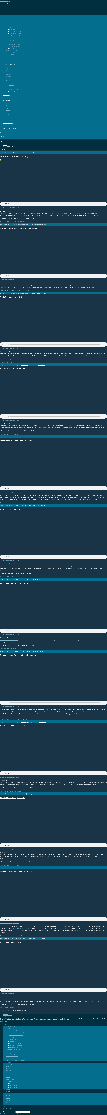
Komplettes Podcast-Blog (13, 1049)
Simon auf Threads (14, 1087)
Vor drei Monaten (4, 213)
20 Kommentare (41, 365)
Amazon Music (10, 1075)
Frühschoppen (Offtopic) (15, 1047)
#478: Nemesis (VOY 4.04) (11, 297)
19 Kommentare (41, 868)
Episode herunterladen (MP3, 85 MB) (9, 849)
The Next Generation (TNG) (16, 1035)
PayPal (8, 1098)
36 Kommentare (41, 938)
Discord (5, 1106)
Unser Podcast (7, 1024)
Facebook (12, 1081)
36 (15, 1010)
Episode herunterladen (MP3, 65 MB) (9, 348)
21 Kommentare (42, 152)
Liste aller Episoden (11, 1051)
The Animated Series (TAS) (16, 1033)
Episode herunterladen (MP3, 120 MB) (10, 560)
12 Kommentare (42, 224)
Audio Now (9, 1073)
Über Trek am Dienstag (12, 1056)
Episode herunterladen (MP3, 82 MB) (9, 420)
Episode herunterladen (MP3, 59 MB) (9, 492)
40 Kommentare (41, 505)
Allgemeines (9, 1094)
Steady (8, 1102)
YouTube (8, 1070)
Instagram (12, 1083)
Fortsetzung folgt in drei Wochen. (90, 1001)
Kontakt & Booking (8, 1108)
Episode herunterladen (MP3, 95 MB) (9, 993)
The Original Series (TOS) (16, 1030)
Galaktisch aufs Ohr (12, 1018)
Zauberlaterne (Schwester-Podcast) (15, 1058)
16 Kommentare (42, 579)
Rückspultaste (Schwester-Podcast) (15, 1060)
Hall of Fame (9, 1104)
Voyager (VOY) (13, 1039)
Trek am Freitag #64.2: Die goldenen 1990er (18, 228)
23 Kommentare (42, 293)
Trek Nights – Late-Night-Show (17, 1045)
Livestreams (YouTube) (15, 1043)
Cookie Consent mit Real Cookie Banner (10, 1114)
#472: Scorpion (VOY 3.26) (11, 942)
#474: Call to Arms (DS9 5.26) (12, 726)
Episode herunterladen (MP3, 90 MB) (9, 208)
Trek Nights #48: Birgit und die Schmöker (17, 441)
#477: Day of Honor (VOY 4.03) (12, 369)
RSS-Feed (9, 1064)
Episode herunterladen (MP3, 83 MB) (9, 634)
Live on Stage (6, 1089)
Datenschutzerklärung (7, 1015)
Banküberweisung (11, 1096)
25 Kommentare (42, 794)
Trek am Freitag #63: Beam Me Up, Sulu (16, 872)
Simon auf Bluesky (14, 1085)
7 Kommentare (42, 651)
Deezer (8, 1077)
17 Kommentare (41, 437)
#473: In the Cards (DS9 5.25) (12, 798)
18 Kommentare (42, 722)
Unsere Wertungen (11, 1054)
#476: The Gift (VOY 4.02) (10, 509)
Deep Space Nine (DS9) (15, 1037)
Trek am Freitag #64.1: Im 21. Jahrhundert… (18, 655)
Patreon (8, 1100)
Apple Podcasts (10, 1066)
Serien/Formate (10, 1026)
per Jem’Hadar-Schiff (68, 215)
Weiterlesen (12, 222)
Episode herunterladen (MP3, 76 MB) (9, 923)
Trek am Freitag (13, 1041)
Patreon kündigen (6, 1016)
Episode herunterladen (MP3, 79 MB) (9, 279)
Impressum (5, 1014)
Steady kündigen (6, 1016)
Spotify (8, 1068)
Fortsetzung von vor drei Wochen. (9, 640)
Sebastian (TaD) (25, 152)
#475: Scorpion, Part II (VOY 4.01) (14, 583)
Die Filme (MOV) (13, 1028)
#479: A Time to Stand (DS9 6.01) (14, 156)
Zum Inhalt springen (5, 1)
